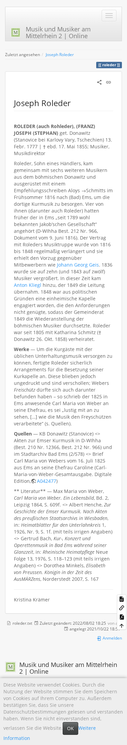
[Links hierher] (121, 607)
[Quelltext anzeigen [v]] (121, 599)
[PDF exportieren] (121, 617)
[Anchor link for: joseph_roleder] (75, 102)
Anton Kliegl (27, 285)
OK (70, 728)
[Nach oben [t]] (121, 625)
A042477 (46, 481)
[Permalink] (108, 81)
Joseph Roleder (60, 54)
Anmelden (112, 638)
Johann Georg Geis (78, 265)
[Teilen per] (99, 81)
